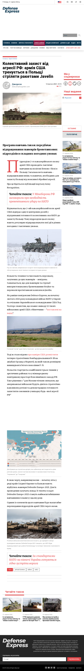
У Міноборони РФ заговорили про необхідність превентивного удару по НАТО (32, 197)
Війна (30, 569)
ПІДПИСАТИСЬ (74, 659)
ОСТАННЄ (72, 128)
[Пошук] (79, 35)
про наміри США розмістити (43, 354)
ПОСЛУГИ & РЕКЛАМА (62, 668)
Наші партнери (51, 48)
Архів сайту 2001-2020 (73, 48)
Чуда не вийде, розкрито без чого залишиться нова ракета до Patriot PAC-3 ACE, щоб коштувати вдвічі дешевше (72, 182)
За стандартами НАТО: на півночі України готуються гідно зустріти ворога (32, 559)
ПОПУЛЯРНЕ (72, 134)
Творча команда (16, 48)
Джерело (17, 84)
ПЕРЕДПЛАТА (71, 668)
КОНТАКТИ (78, 668)
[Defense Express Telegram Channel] (80, 2)
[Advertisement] (53, 23)
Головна (5, 59)
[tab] (72, 129)
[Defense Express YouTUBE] (72, 2)
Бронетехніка (20, 569)
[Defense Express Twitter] (76, 2)
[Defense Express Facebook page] (67, 2)
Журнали (26, 48)
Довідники (34, 48)
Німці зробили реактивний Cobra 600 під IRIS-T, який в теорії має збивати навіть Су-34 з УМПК (71, 203)
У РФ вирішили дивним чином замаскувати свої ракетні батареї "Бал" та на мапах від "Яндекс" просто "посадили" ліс (32, 620)
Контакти (61, 48)
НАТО (36, 569)
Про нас (6, 48)
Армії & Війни (13, 59)
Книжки (42, 48)
